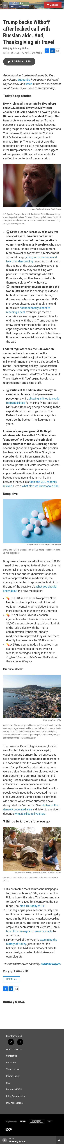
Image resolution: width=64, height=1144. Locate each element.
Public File (11, 1062)
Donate (54, 4)
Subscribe (24, 79)
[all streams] (60, 1140)
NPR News (11, 979)
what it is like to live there (30, 813)
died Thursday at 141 (33, 906)
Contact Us (11, 1056)
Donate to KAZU (14, 1089)
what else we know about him (40, 486)
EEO (8, 1083)
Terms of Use (12, 1069)
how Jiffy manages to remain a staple (29, 931)
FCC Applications (14, 1103)
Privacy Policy (13, 1076)
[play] (5, 1140)
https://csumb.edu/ (15, 1096)
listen (28, 83)
